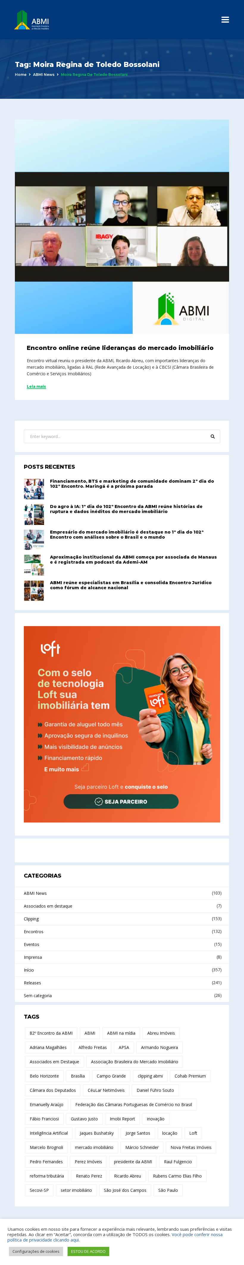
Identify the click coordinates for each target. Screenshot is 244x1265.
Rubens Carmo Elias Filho (177, 1176)
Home (20, 74)
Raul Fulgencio (178, 1161)
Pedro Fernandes (46, 1161)
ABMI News (43, 74)
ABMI (90, 1033)
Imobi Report (122, 1119)
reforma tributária (47, 1176)
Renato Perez (89, 1176)
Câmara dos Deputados (53, 1090)
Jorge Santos (138, 1133)
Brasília (78, 1076)
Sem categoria (38, 995)
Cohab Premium (190, 1076)
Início (29, 970)
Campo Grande (111, 1076)
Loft (193, 1133)
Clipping (31, 919)
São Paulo (168, 1190)
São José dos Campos (125, 1190)
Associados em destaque (48, 906)
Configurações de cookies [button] (36, 1251)
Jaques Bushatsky (97, 1133)
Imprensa (33, 957)
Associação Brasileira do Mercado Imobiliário (134, 1061)
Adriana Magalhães (48, 1047)
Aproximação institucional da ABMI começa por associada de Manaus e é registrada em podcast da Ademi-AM (133, 559)
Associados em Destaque (54, 1061)
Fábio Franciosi (44, 1119)
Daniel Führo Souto (155, 1090)
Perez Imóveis (88, 1161)
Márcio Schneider (142, 1147)
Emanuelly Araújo (46, 1104)
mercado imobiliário (94, 1147)
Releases (32, 983)
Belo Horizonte (44, 1076)
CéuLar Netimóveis (106, 1090)
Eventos (31, 944)
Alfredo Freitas (93, 1047)
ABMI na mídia (121, 1033)
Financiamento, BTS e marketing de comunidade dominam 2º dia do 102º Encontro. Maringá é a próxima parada (132, 484)
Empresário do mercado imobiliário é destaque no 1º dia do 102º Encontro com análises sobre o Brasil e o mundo (127, 534)
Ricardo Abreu (127, 1176)
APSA (124, 1047)
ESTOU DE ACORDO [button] (88, 1251)
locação (169, 1133)
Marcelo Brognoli (46, 1147)
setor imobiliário (76, 1190)
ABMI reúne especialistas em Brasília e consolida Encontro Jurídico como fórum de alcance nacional (131, 585)
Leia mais (36, 386)
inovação (156, 1119)
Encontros (33, 931)
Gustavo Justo (84, 1119)
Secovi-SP (39, 1190)
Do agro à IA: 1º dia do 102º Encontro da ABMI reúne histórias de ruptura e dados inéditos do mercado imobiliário (126, 509)
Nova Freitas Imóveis (191, 1147)
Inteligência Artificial (49, 1133)
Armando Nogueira (159, 1047)
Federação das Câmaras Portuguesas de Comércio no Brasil (133, 1104)
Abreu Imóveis (161, 1033)
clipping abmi (150, 1076)
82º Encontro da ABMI (51, 1033)
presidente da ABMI (133, 1161)
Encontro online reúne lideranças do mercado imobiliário (120, 347)
